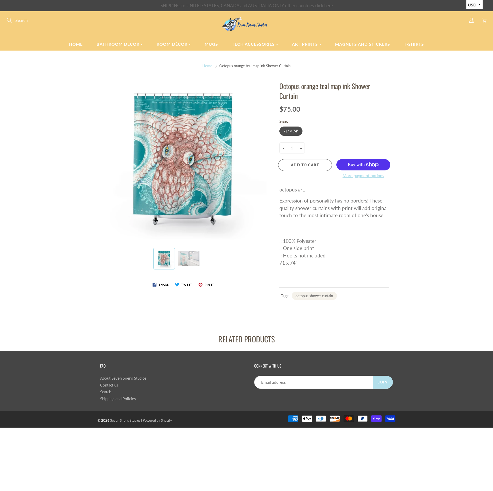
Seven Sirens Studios (125, 420)
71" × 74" (290, 131)
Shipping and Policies (118, 399)
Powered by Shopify (157, 420)
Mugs (211, 44)
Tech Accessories (254, 44)
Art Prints (305, 44)
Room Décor (173, 44)
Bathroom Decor (119, 44)
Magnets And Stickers (362, 44)
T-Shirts (414, 44)
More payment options (363, 175)
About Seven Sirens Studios (123, 378)
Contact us (109, 385)
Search (105, 392)
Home (76, 44)
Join (383, 382)
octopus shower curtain (314, 296)
